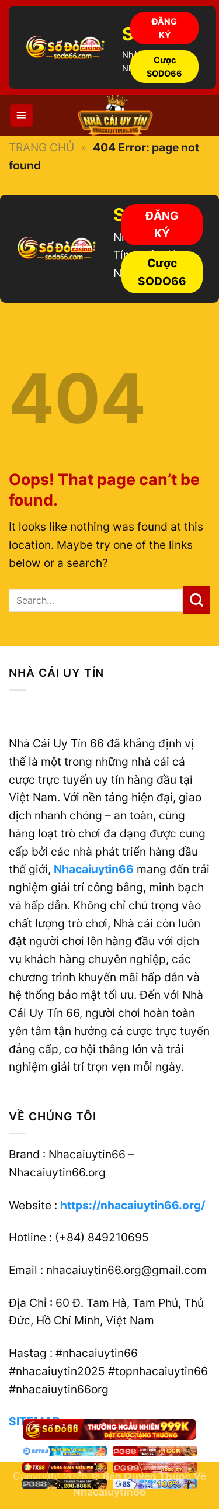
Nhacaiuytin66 (94, 869)
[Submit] (196, 600)
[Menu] (21, 115)
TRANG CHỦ (41, 147)
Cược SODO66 (164, 66)
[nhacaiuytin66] (116, 115)
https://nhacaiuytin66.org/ (132, 1205)
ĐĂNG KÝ (164, 28)
